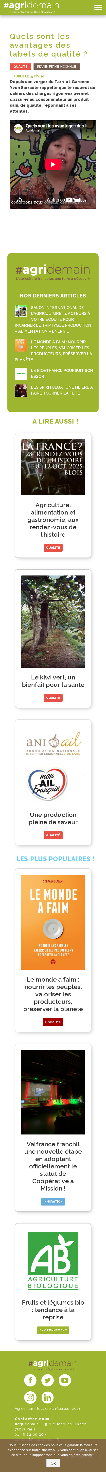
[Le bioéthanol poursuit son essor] (21, 374)
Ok (53, 1463)
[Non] (99, 1455)
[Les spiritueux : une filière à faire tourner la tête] (21, 390)
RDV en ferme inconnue (56, 66)
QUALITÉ (20, 66)
